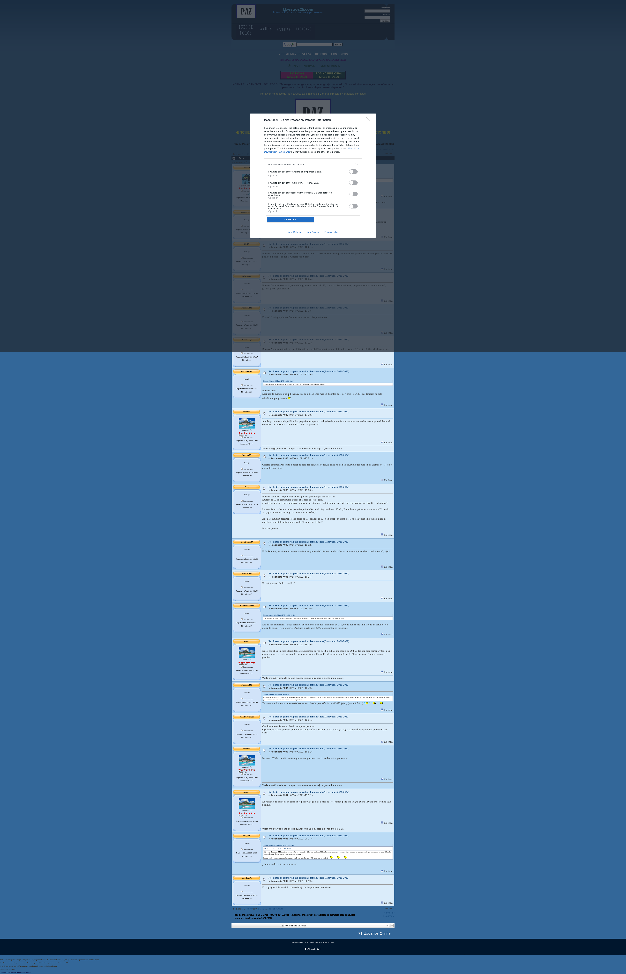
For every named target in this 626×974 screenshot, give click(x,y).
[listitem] (313, 164)
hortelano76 (247, 878)
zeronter (246, 412)
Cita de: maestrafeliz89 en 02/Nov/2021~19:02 (279, 615)
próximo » (389, 915)
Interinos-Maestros (301, 914)
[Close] (369, 120)
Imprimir (388, 909)
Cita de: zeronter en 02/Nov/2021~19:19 (276, 694)
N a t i (319, 949)
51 (259, 908)
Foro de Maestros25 (244, 914)
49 (251, 908)
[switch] (353, 171)
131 (269, 908)
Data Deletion (295, 232)
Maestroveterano (247, 605)
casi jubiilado (246, 371)
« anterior (389, 912)
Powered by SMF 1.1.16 (300, 942)
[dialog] (313, 176)
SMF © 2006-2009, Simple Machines (321, 942)
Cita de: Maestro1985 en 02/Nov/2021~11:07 (278, 381)
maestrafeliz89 (247, 542)
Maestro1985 (246, 574)
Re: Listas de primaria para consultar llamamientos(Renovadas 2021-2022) (308, 371)
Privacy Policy (331, 232)
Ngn (247, 487)
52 (262, 908)
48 (248, 908)
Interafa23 (246, 455)
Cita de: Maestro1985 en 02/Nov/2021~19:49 (278, 845)
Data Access (313, 232)
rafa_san (246, 836)
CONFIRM (290, 219)
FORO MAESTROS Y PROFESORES (272, 914)
